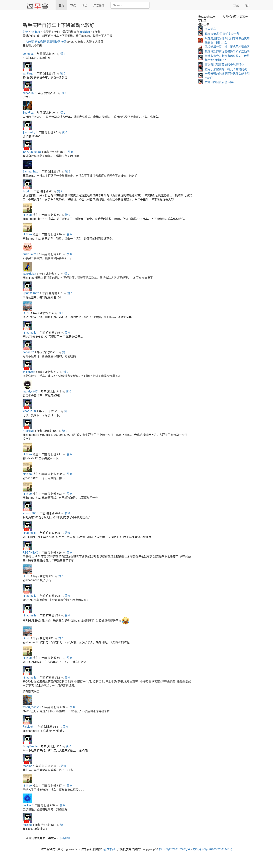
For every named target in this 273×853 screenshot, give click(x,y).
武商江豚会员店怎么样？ (220, 82)
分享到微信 (54, 42)
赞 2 (63, 112)
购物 (25, 32)
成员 (84, 5)
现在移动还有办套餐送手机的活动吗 (227, 51)
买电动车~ (211, 29)
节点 (73, 5)
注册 (247, 5)
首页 (61, 5)
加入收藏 (28, 42)
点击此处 (65, 838)
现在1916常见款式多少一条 (222, 34)
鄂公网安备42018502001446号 (212, 849)
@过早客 (109, 849)
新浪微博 (40, 42)
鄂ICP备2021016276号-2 (174, 849)
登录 (236, 5)
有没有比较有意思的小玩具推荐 (224, 64)
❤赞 (64, 42)
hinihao (35, 32)
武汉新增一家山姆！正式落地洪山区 (227, 47)
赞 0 (62, 73)
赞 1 (63, 53)
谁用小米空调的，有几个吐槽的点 (226, 69)
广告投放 (99, 5)
